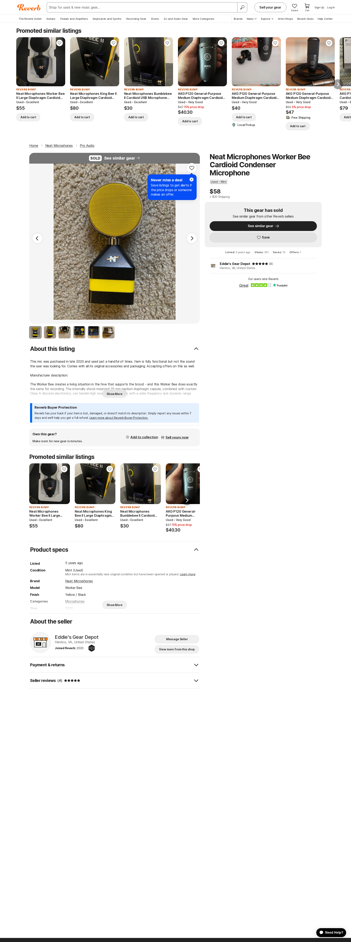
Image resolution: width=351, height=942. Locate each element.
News (250, 18)
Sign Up (319, 7)
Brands (238, 18)
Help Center (325, 18)
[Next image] (59, 62)
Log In (331, 7)
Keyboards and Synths (107, 18)
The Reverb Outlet (30, 18)
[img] (260, 263)
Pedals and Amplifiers (74, 18)
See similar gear (119, 158)
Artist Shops (285, 18)
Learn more (187, 574)
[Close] (191, 179)
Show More (114, 394)
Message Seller (177, 639)
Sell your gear (270, 7)
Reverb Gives (305, 18)
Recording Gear (136, 18)
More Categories (203, 18)
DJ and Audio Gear (176, 18)
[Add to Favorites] (59, 43)
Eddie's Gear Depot (235, 264)
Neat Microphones (79, 581)
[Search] (242, 7)
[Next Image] (192, 238)
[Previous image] (22, 62)
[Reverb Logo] (29, 7)
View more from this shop (177, 649)
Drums (155, 18)
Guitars (50, 18)
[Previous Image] (37, 238)
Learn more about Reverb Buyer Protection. (119, 417)
